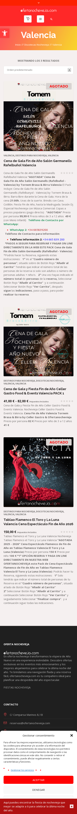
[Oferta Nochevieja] (38, 10)
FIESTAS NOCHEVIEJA (17, 687)
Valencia (53, 155)
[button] (4, 33)
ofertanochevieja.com (23, 676)
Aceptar (38, 780)
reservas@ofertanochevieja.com (30, 723)
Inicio (18, 44)
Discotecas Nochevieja (36, 44)
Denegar (38, 789)
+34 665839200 (29, 229)
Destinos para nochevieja (31, 155)
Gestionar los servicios (22, 770)
